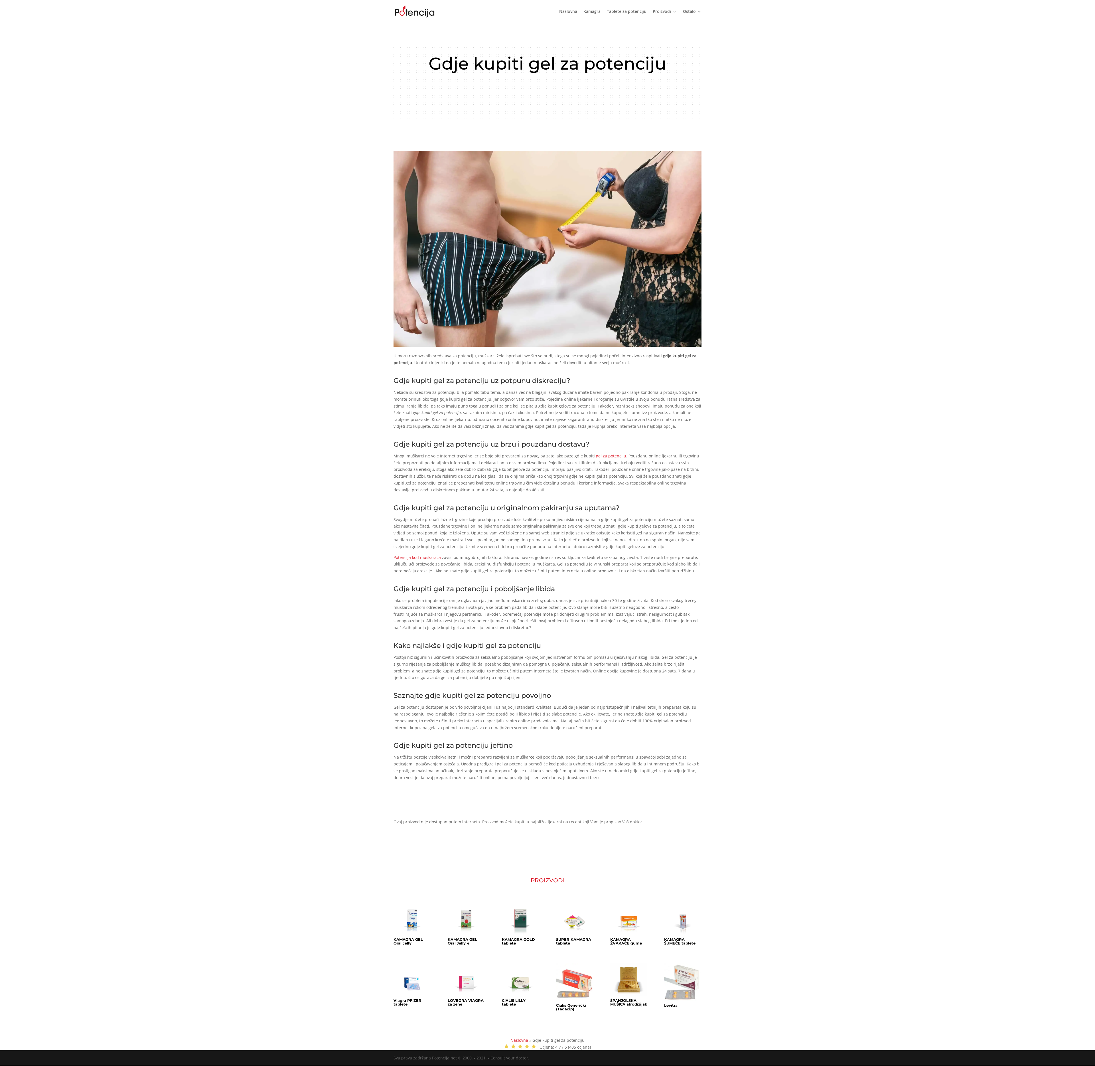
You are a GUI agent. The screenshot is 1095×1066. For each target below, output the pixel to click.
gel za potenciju (611, 456)
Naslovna (568, 11)
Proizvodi (662, 11)
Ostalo (689, 11)
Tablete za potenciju (626, 11)
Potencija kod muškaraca (417, 557)
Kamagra (592, 11)
